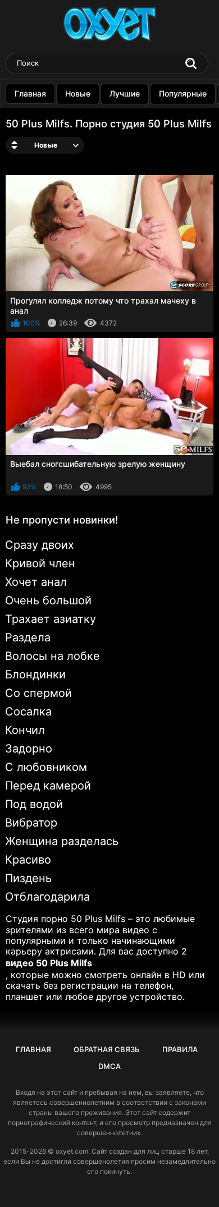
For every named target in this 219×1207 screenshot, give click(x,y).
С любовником (46, 767)
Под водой (34, 804)
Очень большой (48, 600)
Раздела (28, 637)
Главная (30, 93)
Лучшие (125, 93)
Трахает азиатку (50, 619)
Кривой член (40, 563)
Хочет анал (36, 582)
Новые (77, 93)
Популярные (183, 93)
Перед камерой (48, 785)
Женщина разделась (61, 841)
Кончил (25, 730)
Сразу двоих (39, 545)
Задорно (28, 748)
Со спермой (38, 693)
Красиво (28, 859)
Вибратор (31, 822)
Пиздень (28, 878)
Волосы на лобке (52, 656)
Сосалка (28, 711)
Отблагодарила (47, 896)
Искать (191, 63)
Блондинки (35, 674)
